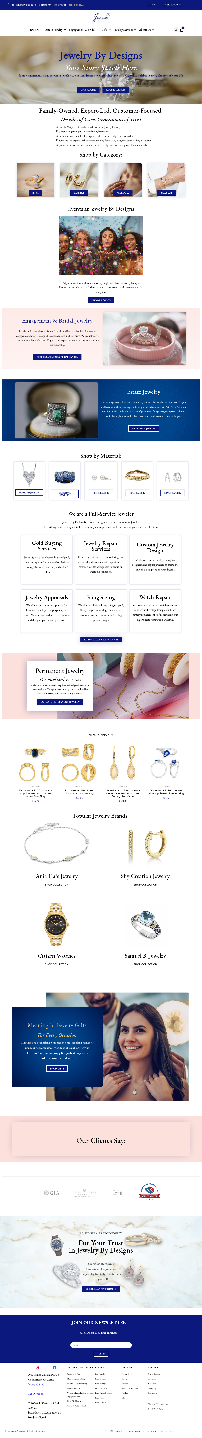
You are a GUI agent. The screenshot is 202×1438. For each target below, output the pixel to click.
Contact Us (45, 5)
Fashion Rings (127, 1374)
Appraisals (152, 1379)
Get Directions (36, 1393)
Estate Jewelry (54, 30)
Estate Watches (100, 1402)
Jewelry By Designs (16, 1431)
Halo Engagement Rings (76, 1379)
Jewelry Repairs (154, 1374)
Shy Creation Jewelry (145, 876)
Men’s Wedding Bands (75, 1401)
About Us (145, 30)
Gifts (104, 30)
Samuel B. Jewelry (145, 955)
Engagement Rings (74, 1374)
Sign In (155, 5)
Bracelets (125, 1383)
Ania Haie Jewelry (57, 876)
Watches (125, 1393)
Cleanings (152, 1383)
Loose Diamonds (73, 1388)
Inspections (152, 1393)
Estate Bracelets (100, 1379)
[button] (176, 29)
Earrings (124, 1379)
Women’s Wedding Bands (76, 1406)
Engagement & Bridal (82, 30)
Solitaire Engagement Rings (77, 1383)
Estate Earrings (100, 1383)
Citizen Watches (57, 955)
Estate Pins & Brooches (103, 1393)
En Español (60, 5)
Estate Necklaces (101, 1388)
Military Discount (26, 5)
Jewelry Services (123, 30)
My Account (174, 5)
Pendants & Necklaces (130, 1388)
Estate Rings (99, 1398)
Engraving (152, 1388)
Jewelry (34, 30)
